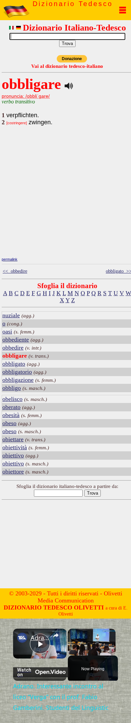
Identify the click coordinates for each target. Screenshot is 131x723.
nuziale (11, 315)
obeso (9, 423)
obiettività (14, 447)
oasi (7, 331)
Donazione (72, 58)
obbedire (13, 347)
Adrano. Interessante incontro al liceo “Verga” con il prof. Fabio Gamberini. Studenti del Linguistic (40, 638)
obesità (10, 415)
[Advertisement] (67, 208)
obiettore (13, 471)
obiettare (13, 439)
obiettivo (13, 455)
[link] (22, 638)
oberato (11, 407)
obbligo (11, 388)
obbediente (15, 339)
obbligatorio (17, 371)
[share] (56, 635)
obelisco (12, 399)
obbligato (13, 363)
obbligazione (18, 379)
